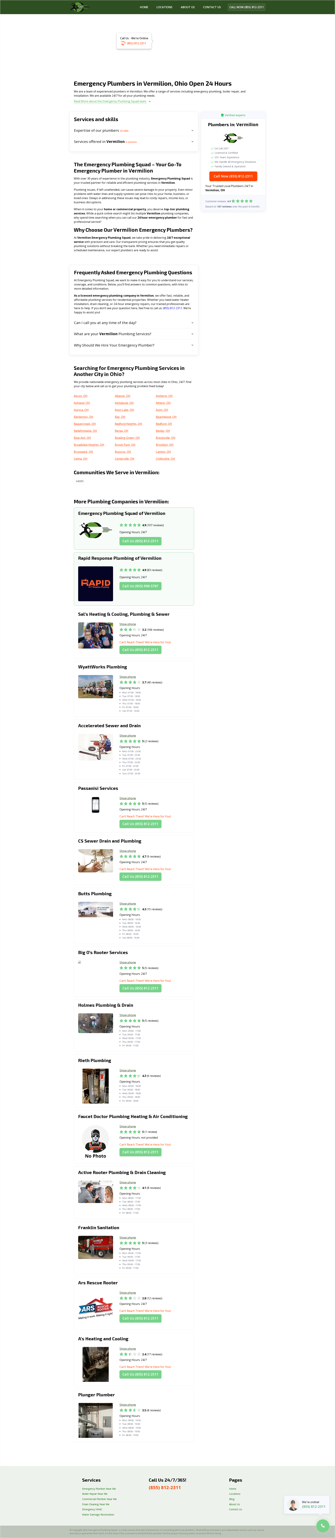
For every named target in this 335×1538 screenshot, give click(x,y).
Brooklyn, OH (164, 445)
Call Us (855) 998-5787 (140, 586)
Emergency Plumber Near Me (99, 1488)
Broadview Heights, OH (89, 445)
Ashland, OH (82, 403)
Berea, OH (121, 431)
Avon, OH (162, 410)
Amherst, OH (164, 396)
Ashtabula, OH (124, 403)
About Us (188, 7)
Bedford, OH (164, 424)
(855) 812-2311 (136, 43)
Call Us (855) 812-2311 (140, 541)
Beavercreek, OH (85, 424)
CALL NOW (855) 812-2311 (246, 7)
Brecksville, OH (165, 438)
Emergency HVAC (92, 1509)
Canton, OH (163, 452)
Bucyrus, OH (123, 452)
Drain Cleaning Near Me (95, 1504)
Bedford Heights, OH (128, 424)
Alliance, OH (122, 396)
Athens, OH (163, 403)
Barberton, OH (83, 417)
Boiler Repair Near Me (94, 1493)
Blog (231, 1499)
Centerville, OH (124, 459)
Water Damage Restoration (98, 1514)
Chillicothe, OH (165, 459)
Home (144, 7)
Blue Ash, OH (82, 438)
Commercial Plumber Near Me (99, 1499)
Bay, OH (120, 417)
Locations (164, 7)
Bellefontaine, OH (85, 431)
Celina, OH (80, 459)
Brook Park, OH (125, 445)
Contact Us (235, 1509)
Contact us (212, 7)
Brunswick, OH (83, 452)
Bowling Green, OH (127, 438)
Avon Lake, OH (124, 410)
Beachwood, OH (166, 417)
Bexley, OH (163, 431)
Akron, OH (80, 396)
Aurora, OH (81, 410)
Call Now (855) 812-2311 (233, 176)
